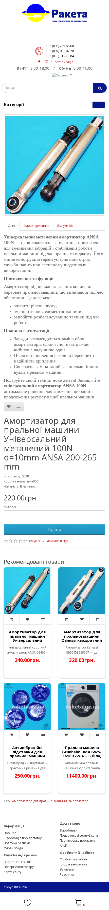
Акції (63, 845)
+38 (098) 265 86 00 (60, 46)
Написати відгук (56, 541)
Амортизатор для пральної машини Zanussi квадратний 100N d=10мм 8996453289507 (82, 640)
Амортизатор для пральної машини (39, 801)
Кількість (10, 506)
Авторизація (64, 62)
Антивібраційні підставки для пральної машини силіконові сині (27, 754)
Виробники (69, 830)
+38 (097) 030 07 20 (60, 51)
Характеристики (36, 226)
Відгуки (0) (64, 226)
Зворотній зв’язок (17, 862)
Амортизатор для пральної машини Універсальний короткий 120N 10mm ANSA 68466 (27, 640)
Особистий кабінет (74, 859)
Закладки (67, 869)
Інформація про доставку (23, 838)
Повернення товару (19, 867)
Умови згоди (13, 848)
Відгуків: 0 (35, 541)
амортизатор (78, 801)
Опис (12, 226)
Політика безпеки (17, 843)
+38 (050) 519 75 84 (60, 56)
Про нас (10, 833)
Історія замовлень (73, 864)
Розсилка (67, 874)
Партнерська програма (77, 840)
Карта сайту (12, 872)
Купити (54, 529)
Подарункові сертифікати (79, 835)
